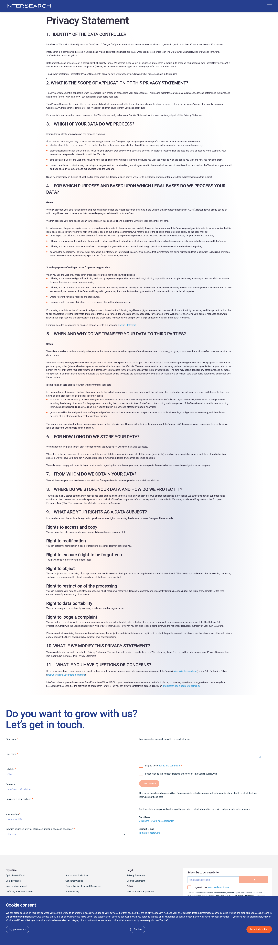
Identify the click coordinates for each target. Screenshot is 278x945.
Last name (11, 754)
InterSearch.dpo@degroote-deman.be (66, 674)
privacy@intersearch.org (185, 671)
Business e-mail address (18, 799)
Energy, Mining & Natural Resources (83, 886)
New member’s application (140, 891)
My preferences (17, 929)
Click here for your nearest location (156, 821)
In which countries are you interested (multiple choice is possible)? (40, 829)
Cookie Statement (127, 325)
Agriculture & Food (15, 875)
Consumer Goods (74, 880)
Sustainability (72, 891)
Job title (10, 769)
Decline (138, 929)
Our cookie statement (17, 916)
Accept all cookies (259, 929)
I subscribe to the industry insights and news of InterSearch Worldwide (181, 773)
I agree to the (162, 765)
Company (10, 784)
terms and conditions (169, 765)
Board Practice (13, 880)
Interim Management (16, 886)
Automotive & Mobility (76, 875)
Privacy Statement (136, 875)
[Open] (269, 5)
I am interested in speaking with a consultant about (164, 739)
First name (11, 739)
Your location (12, 814)
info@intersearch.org (149, 832)
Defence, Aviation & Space (19, 891)
